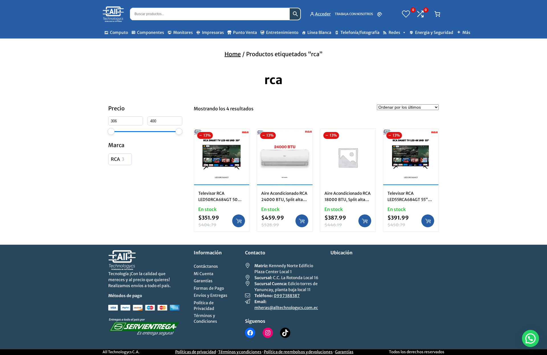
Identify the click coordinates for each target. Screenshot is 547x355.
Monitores (183, 32)
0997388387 (287, 295)
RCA (115, 159)
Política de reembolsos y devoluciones (298, 352)
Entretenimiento (282, 32)
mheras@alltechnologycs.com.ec (286, 307)
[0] (406, 14)
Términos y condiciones (240, 352)
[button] (530, 338)
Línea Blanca (319, 32)
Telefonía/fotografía (359, 32)
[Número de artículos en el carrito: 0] (437, 14)
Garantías (344, 352)
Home (232, 54)
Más (466, 32)
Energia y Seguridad (434, 32)
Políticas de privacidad (195, 352)
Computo (119, 32)
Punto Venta (245, 32)
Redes (394, 32)
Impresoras (213, 32)
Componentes (150, 32)
